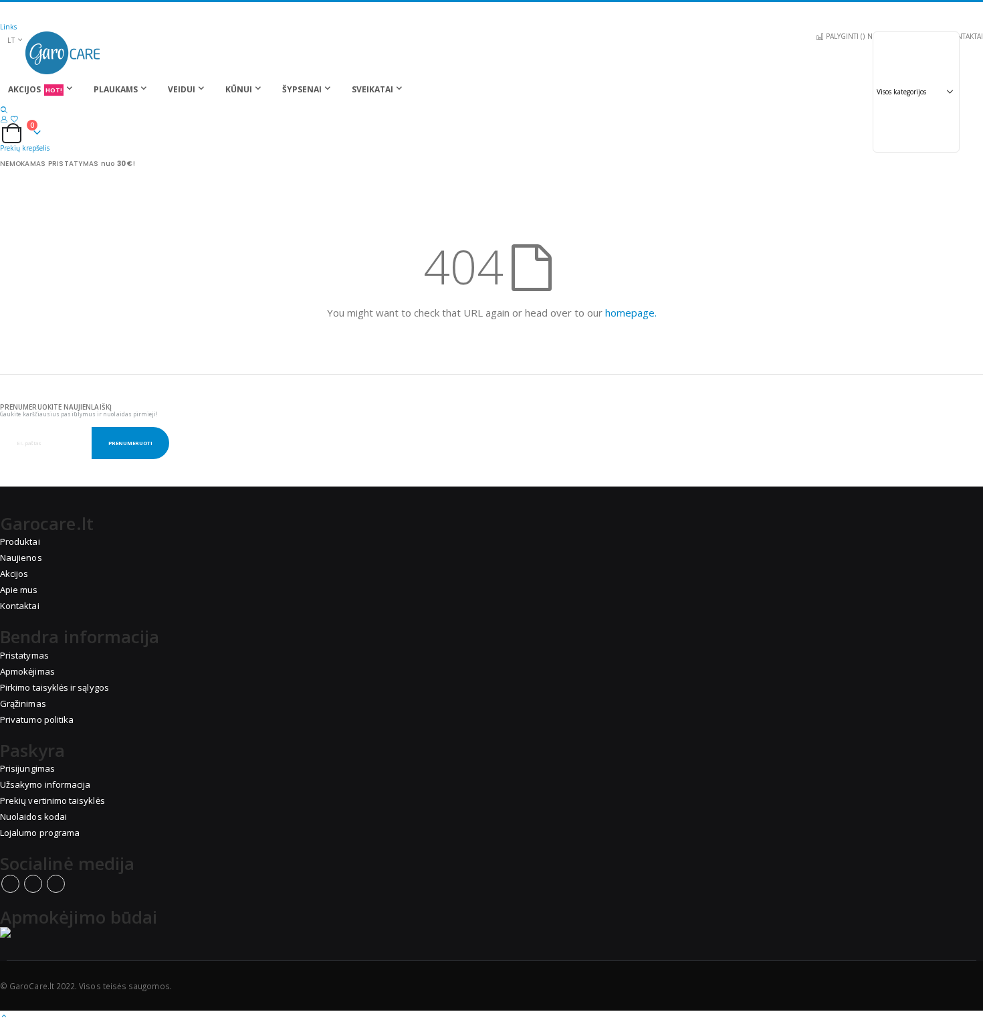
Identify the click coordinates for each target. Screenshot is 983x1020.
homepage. (631, 312)
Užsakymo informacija (45, 784)
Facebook (10, 884)
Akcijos (14, 574)
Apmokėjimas (27, 671)
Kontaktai (19, 606)
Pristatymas (24, 655)
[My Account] (4, 118)
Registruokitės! (272, 12)
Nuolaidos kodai (33, 817)
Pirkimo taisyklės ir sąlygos (54, 687)
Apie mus (19, 590)
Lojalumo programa (40, 833)
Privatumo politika (37, 719)
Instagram (56, 884)
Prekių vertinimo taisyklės (52, 800)
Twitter (33, 884)
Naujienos (21, 557)
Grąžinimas (23, 703)
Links (8, 26)
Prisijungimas (27, 768)
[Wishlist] (14, 118)
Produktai (20, 541)
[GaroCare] (491, 52)
